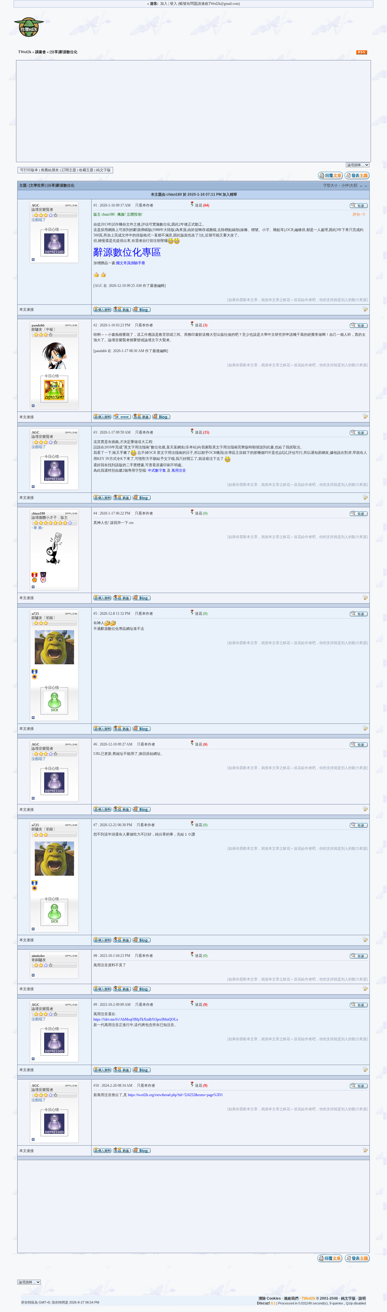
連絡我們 (291, 1298)
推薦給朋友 (50, 170)
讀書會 (40, 52)
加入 (163, 4)
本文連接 (26, 309)
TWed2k (24, 52)
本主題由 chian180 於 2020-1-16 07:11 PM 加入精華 (194, 194)
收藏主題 (86, 170)
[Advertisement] (193, 116)
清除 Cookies (270, 1298)
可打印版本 (29, 170)
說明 (362, 1298)
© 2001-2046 (319, 1298)
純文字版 (103, 170)
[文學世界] (37, 185)
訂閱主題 (69, 170)
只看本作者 (144, 205)
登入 (173, 4)
